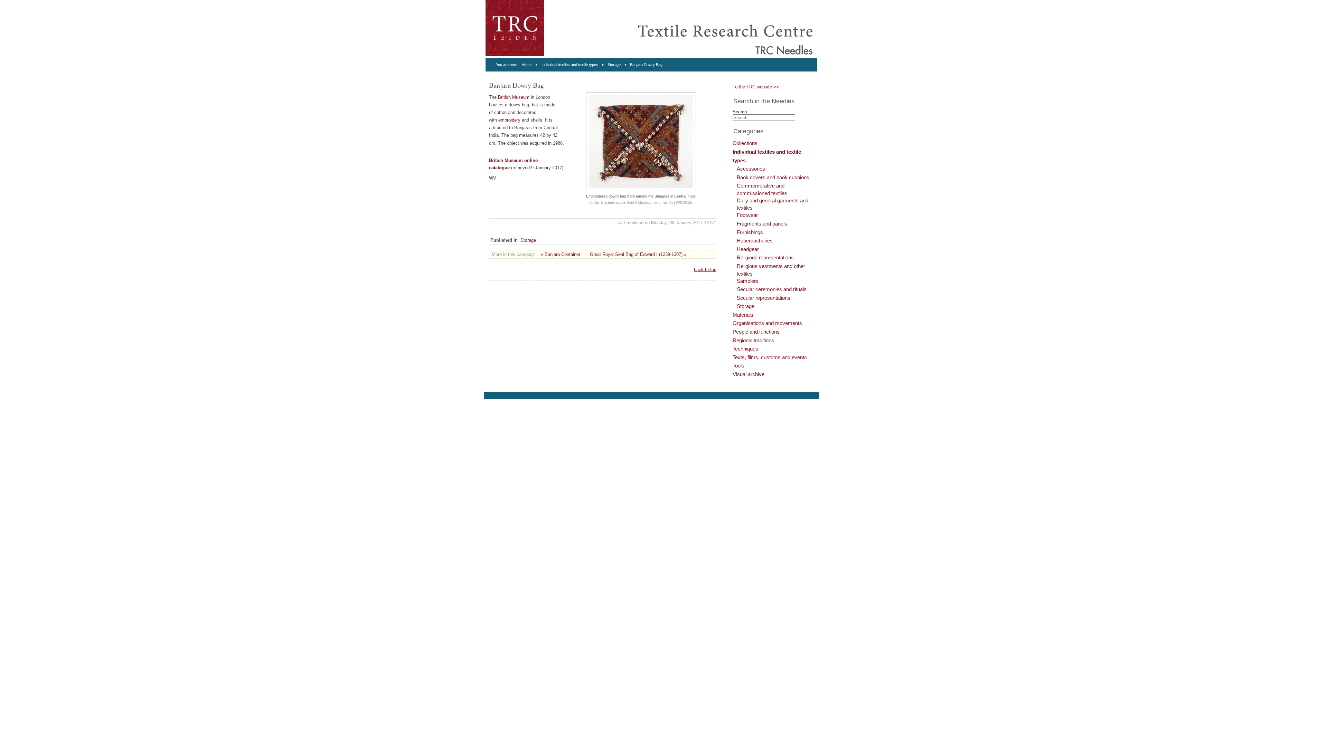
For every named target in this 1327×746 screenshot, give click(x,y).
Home (526, 65)
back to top (705, 269)
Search (740, 111)
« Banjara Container (560, 254)
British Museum (513, 97)
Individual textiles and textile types (570, 65)
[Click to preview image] (641, 189)
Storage (614, 65)
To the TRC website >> (756, 86)
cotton (500, 112)
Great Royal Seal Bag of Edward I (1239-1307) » (638, 254)
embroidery (509, 120)
